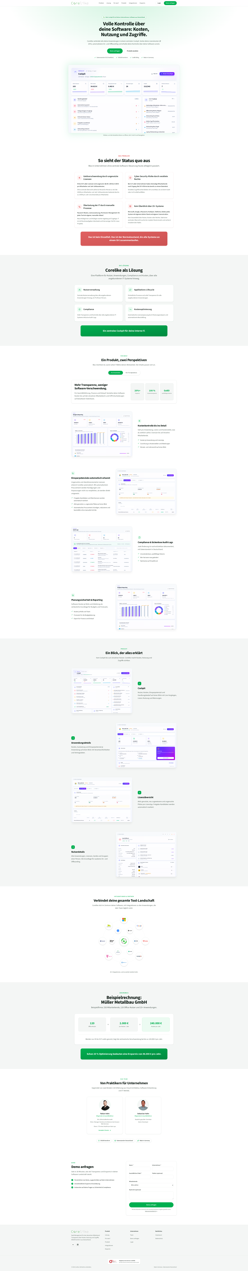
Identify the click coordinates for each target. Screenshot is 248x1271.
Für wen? (116, 3)
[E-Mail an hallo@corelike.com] (73, 1244)
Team (131, 1235)
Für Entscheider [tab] (115, 373)
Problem (101, 3)
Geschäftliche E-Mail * (135, 1173)
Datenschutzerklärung (150, 1211)
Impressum (158, 1235)
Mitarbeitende (133, 1181)
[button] (124, 99)
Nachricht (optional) (135, 1190)
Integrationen (133, 3)
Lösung (109, 3)
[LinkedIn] (77, 1244)
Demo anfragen (170, 3)
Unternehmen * (156, 1165)
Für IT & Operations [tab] (131, 373)
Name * (131, 1165)
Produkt (123, 3)
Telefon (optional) (157, 1173)
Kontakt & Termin (104, 1130)
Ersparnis (142, 3)
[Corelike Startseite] (79, 3)
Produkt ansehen (132, 51)
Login (159, 3)
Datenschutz (159, 1239)
